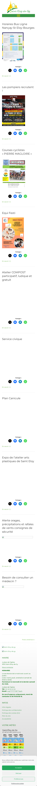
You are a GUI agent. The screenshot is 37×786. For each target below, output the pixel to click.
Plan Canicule (11, 398)
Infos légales (6, 707)
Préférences (18, 779)
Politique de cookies (17, 783)
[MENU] (18, 16)
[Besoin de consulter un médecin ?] (13, 601)
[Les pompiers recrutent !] (13, 110)
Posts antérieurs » (28, 640)
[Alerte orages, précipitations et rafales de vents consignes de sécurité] (17, 545)
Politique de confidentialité (11, 710)
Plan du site (6, 716)
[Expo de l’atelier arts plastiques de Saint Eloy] (13, 481)
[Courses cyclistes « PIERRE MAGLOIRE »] (14, 173)
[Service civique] (13, 359)
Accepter (18, 768)
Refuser (18, 773)
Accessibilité (6, 719)
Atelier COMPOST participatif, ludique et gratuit (17, 276)
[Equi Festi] (13, 233)
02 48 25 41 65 (10, 689)
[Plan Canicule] (13, 418)
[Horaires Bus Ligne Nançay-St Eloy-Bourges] (13, 47)
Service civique (12, 339)
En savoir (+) (6, 76)
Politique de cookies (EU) (11, 713)
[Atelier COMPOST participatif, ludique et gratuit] (13, 299)
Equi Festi (8, 213)
